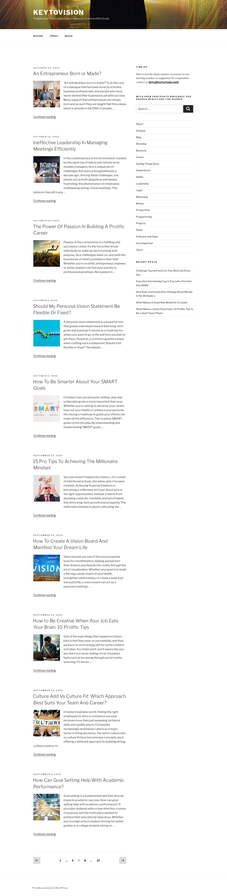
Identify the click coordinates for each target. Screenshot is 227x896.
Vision (139, 249)
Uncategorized (144, 243)
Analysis (140, 130)
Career (140, 157)
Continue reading (44, 116)
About (69, 35)
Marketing (142, 196)
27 (99, 860)
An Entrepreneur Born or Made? (67, 73)
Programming (144, 216)
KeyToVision (58, 12)
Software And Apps (147, 236)
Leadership (142, 183)
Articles (38, 35)
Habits (139, 176)
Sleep (139, 229)
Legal (139, 190)
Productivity (143, 209)
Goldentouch (143, 170)
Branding (141, 143)
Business (141, 150)
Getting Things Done (147, 163)
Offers (54, 35)
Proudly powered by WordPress (50, 887)
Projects (141, 223)
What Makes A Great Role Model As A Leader (161, 302)
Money (140, 203)
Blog (138, 137)
